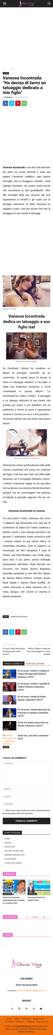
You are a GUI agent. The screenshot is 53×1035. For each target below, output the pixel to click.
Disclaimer (20, 1021)
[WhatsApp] (24, 103)
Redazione (9, 97)
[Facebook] (5, 103)
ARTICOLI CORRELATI (13, 664)
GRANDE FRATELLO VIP (14, 855)
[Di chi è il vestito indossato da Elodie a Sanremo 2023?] (9, 725)
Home (5, 69)
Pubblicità (30, 1021)
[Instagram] (19, 1009)
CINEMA (35, 917)
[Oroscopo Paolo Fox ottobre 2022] (39, 887)
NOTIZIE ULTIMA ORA (14, 850)
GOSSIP (13, 69)
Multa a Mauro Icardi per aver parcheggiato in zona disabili (38, 651)
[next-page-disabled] (8, 927)
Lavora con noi (42, 1021)
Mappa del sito (38, 1019)
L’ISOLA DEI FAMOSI (13, 863)
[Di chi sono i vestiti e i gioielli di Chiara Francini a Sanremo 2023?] (9, 686)
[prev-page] (4, 748)
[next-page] (8, 748)
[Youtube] (41, 1009)
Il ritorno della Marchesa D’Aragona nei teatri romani (14, 651)
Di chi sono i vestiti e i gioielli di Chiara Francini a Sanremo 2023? (33, 686)
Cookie (44, 1029)
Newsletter (9, 1021)
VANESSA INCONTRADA (19, 617)
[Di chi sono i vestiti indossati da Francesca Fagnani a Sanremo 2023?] (9, 712)
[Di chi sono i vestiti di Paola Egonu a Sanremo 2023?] (9, 699)
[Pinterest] (18, 103)
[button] (4, 3)
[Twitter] (11, 103)
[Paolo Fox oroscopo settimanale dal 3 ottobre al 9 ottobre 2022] (14, 887)
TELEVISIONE (10, 859)
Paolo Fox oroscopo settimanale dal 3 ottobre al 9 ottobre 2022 (14, 900)
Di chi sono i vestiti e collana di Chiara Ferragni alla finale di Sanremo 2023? (33, 673)
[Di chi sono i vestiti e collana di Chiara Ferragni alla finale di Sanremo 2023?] (9, 674)
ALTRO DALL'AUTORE (35, 664)
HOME (7, 838)
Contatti (17, 1019)
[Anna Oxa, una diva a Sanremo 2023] (9, 741)
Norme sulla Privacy (26, 1032)
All (27, 917)
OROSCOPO (9, 846)
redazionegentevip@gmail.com (32, 990)
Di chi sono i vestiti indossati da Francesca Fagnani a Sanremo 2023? (34, 712)
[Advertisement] (26, 38)
